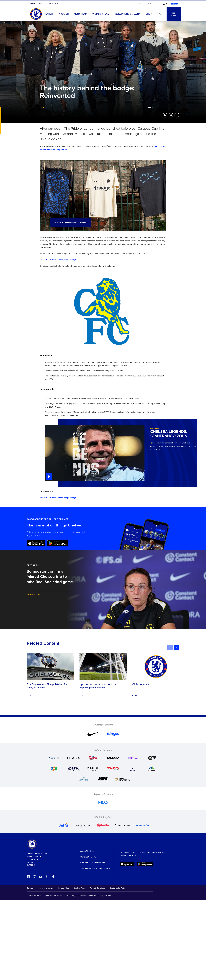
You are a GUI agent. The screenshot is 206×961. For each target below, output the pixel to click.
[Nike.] (165, 4)
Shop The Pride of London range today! (58, 260)
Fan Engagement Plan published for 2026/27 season (47, 686)
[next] (176, 647)
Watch (65, 14)
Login (138, 4)
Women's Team (100, 14)
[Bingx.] (174, 4)
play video (49, 426)
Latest (49, 14)
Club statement (141, 684)
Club (42, 107)
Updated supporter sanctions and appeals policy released (98, 686)
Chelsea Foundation (48, 4)
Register (149, 4)
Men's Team (80, 14)
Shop (149, 14)
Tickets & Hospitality (128, 14)
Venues (32, 4)
